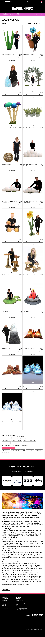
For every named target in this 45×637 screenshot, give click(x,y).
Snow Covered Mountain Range (8, 421)
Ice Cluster (4, 91)
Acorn (3, 238)
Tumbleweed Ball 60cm (6, 164)
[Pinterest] (37, 615)
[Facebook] (32, 615)
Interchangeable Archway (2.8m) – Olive (31, 91)
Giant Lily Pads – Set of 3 (7, 311)
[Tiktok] (42, 615)
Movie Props (17, 445)
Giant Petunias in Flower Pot (28, 54)
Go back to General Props (22, 436)
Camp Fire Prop (26, 311)
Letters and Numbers (17, 443)
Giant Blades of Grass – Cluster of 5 (9, 54)
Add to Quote (12, 60)
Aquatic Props (6, 438)
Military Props (6, 445)
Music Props (26, 445)
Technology (30, 450)
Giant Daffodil (25, 238)
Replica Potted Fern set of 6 (28, 127)
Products (6, 13)
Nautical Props (21, 448)
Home (3, 13)
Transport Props (7, 452)
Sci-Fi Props (6, 450)
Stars (23, 450)
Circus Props (29, 438)
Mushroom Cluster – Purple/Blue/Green (10, 127)
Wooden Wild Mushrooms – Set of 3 (30, 274)
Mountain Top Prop (6, 348)
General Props (12, 14)
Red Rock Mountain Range (7, 385)
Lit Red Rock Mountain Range (29, 348)
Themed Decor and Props (14, 13)
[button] (0, 481)
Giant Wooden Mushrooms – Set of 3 (9, 274)
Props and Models (5, 14)
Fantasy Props (6, 440)
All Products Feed (32, 620)
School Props (31, 448)
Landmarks (5, 443)
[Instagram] (35, 615)
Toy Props (39, 450)
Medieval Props (29, 443)
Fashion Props (17, 440)
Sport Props (15, 450)
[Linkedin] (40, 615)
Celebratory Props (18, 438)
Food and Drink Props (29, 440)
